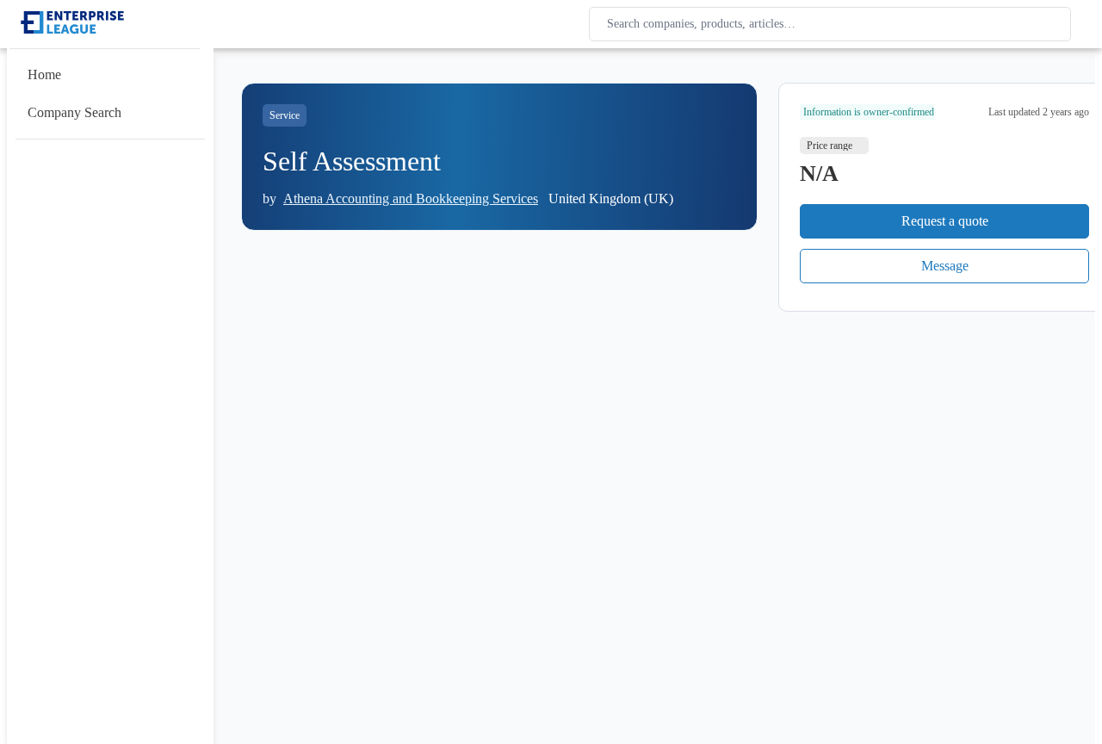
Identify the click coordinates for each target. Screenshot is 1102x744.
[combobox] (833, 24)
